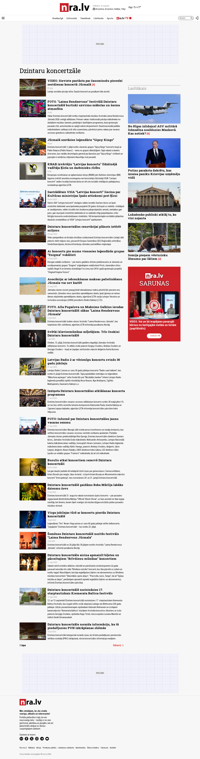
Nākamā (119, 645)
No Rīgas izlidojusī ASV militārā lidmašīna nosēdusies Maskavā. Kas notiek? (152, 129)
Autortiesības (81, 748)
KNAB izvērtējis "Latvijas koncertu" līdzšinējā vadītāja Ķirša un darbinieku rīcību (82, 166)
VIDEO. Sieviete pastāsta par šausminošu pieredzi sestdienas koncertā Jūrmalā (85, 82)
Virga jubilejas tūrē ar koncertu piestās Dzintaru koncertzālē (84, 514)
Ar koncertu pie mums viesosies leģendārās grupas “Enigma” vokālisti (86, 253)
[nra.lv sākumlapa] (75, 7)
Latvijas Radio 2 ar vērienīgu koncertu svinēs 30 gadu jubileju (84, 361)
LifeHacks (99, 18)
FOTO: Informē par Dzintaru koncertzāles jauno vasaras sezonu (83, 420)
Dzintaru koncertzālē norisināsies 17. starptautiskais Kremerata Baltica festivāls (80, 591)
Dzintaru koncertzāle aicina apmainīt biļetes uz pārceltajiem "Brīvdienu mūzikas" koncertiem (83, 557)
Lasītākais (137, 88)
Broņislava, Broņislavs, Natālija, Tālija (109, 9)
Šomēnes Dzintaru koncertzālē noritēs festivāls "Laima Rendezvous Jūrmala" (83, 535)
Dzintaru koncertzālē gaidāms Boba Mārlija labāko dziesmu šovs (85, 486)
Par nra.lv (23, 748)
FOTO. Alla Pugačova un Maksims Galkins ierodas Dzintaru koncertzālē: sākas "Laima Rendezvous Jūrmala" (85, 310)
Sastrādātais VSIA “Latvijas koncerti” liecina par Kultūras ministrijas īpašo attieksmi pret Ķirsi (84, 193)
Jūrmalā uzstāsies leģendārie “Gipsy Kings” (81, 140)
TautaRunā (85, 18)
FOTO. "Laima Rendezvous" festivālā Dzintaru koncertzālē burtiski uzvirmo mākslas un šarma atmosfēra (84, 105)
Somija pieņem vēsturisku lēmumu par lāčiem (148, 257)
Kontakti (113, 748)
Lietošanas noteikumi (66, 748)
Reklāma (31, 748)
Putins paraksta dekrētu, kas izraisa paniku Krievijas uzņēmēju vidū (154, 173)
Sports (110, 18)
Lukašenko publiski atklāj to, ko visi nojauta (152, 216)
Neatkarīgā (57, 18)
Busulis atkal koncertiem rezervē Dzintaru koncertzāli (80, 462)
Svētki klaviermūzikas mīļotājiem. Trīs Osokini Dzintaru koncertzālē (84, 333)
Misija (38, 748)
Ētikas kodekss (93, 748)
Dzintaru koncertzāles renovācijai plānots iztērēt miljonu (84, 228)
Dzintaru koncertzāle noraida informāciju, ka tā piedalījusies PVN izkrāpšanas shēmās (83, 626)
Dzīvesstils (71, 18)
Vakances (104, 748)
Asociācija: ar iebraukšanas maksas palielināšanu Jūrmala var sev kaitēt (85, 281)
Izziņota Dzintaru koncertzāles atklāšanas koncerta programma (86, 392)
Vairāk (155, 336)
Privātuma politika (49, 748)
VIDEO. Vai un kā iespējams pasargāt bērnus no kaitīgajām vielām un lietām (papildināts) (153, 325)
